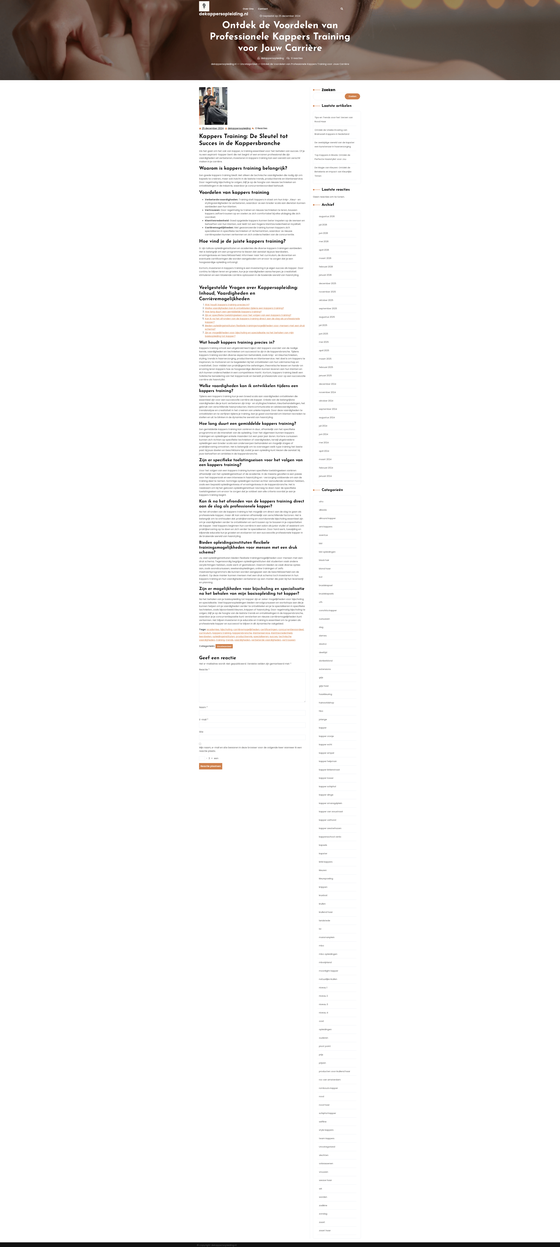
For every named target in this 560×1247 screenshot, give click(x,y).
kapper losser (326, 778)
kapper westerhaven (330, 828)
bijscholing (226, 629)
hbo (321, 710)
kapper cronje (326, 736)
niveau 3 (323, 1004)
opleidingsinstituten (223, 636)
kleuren (323, 870)
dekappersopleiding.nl (223, 14)
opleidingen (325, 1029)
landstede (324, 920)
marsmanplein (327, 937)
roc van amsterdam (330, 1079)
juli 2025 (323, 325)
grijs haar (324, 685)
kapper (323, 727)
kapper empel (326, 752)
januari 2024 (325, 476)
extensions (325, 669)
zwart (322, 1222)
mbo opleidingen (328, 954)
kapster (323, 853)
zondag (323, 1213)
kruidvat (323, 895)
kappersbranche (242, 633)
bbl (320, 543)
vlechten (323, 1155)
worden (323, 1196)
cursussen (324, 618)
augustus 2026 (327, 216)
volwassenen (326, 1163)
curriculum (205, 633)
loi (320, 928)
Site (201, 731)
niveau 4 (323, 1012)
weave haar (325, 1180)
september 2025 (328, 308)
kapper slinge (326, 794)
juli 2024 (323, 425)
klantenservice (261, 633)
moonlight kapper (328, 970)
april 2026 (324, 249)
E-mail (203, 719)
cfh (320, 602)
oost (321, 1021)
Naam (203, 707)
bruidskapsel (325, 585)
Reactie (204, 669)
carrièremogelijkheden (246, 629)
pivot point (325, 1046)
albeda (323, 509)
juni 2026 (323, 233)
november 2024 (327, 392)
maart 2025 (325, 358)
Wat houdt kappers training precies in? (227, 304)
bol (320, 576)
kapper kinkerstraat (329, 769)
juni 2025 (323, 333)
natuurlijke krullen (328, 979)
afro (321, 501)
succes (274, 636)
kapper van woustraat (331, 811)
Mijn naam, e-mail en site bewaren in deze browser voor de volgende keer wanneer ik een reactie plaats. (250, 749)
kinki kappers (325, 861)
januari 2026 (325, 274)
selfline (323, 1121)
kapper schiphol (327, 786)
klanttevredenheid (281, 633)
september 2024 (328, 409)
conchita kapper (328, 610)
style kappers (326, 1129)
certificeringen (268, 629)
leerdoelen (205, 636)
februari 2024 (326, 467)
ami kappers (325, 526)
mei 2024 (324, 442)
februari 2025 (326, 367)
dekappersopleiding (239, 128)
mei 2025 (324, 341)
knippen (323, 887)
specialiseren (261, 636)
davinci (323, 643)
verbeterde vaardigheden (266, 640)
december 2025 (327, 283)
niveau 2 (323, 995)
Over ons (248, 8)
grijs (321, 677)
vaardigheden (242, 640)
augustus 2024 (327, 417)
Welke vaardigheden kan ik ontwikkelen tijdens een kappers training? (244, 308)
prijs (321, 1054)
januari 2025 (325, 375)
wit (320, 1188)
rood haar (324, 1104)
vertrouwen (288, 640)
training (220, 640)
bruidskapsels (326, 593)
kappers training (221, 633)
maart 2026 (325, 258)
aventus (323, 535)
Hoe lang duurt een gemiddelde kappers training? (233, 311)
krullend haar (326, 912)
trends (229, 640)
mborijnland (325, 962)
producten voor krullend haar (334, 1071)
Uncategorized (248, 64)
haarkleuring (325, 694)
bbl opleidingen (327, 551)
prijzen (322, 1062)
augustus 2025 (327, 316)
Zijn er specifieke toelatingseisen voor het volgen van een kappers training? (248, 315)
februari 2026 (326, 266)
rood (321, 1096)
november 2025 (327, 291)
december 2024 (327, 383)
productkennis (244, 636)
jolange (323, 719)
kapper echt (325, 744)
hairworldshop (326, 702)
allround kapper (327, 518)
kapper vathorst (327, 819)
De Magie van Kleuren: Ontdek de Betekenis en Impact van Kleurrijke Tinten (333, 171)
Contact (263, 8)
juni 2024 (323, 434)
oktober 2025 (326, 300)
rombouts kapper (328, 1088)
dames (323, 635)
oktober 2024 (326, 400)
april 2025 (324, 350)
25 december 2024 (213, 128)
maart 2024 (325, 459)
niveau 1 (323, 987)
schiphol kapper (327, 1113)
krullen (322, 903)
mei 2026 (324, 241)
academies (213, 629)
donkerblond (325, 660)
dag (321, 627)
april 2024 (324, 450)
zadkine (323, 1205)
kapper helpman (328, 761)
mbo (321, 945)
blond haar (325, 568)
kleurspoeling (326, 878)
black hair (324, 560)
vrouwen (323, 1171)
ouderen (323, 1037)
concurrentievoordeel (291, 629)
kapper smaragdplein (330, 803)
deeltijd (323, 652)
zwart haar (325, 1230)
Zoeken (328, 89)
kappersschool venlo (330, 836)
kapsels (323, 845)
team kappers (326, 1138)
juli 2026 (323, 224)
